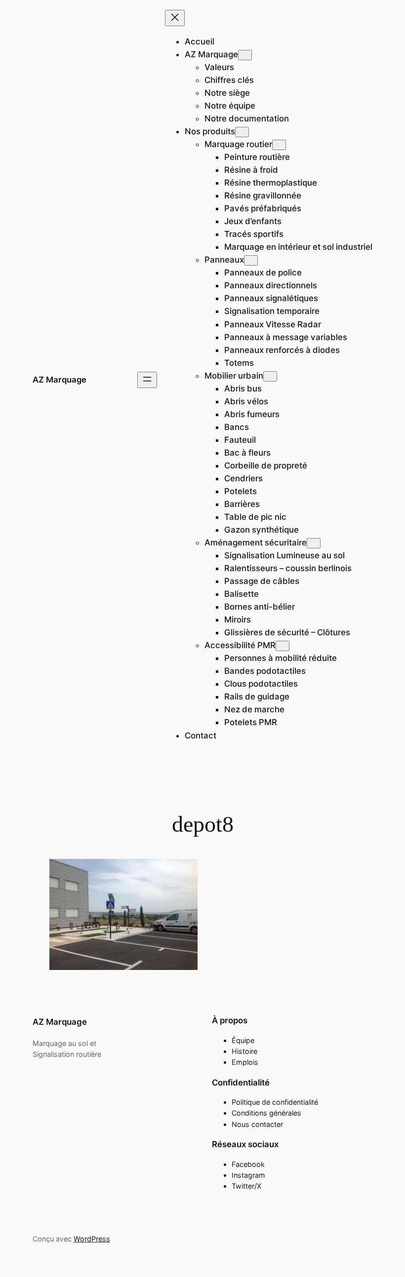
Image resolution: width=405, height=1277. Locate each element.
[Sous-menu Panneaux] (251, 260)
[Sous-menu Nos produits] (242, 132)
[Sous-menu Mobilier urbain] (270, 376)
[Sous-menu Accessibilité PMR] (282, 646)
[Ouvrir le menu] (147, 380)
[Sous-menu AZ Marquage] (245, 55)
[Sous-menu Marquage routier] (279, 145)
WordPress (92, 1239)
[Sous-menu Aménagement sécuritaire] (314, 543)
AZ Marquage (59, 380)
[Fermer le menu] (175, 18)
